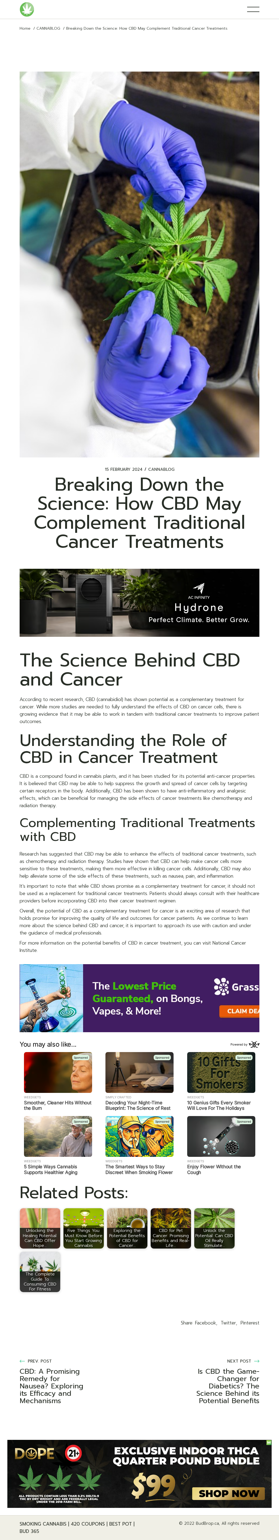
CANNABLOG (48, 28)
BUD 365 (29, 1531)
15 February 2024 (123, 469)
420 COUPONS (88, 1523)
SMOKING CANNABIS (43, 1523)
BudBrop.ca (207, 1523)
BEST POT (120, 1523)
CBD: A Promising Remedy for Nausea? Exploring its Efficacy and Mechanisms (51, 1386)
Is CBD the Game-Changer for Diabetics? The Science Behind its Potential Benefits (227, 1386)
